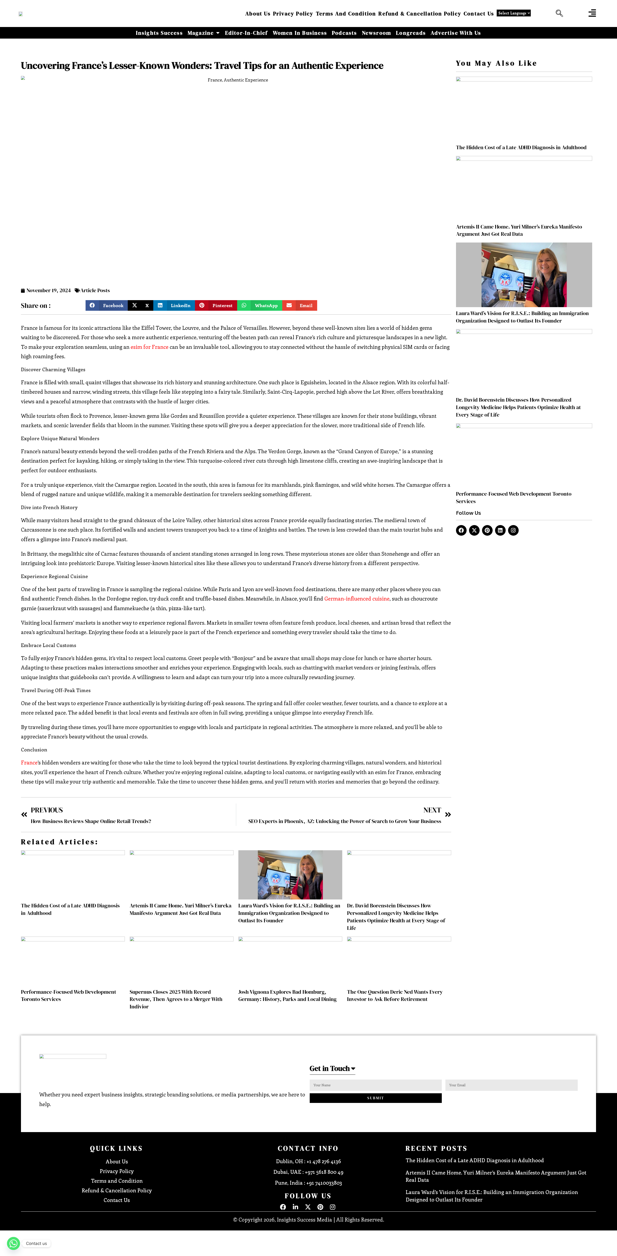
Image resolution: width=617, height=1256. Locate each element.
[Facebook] (461, 530)
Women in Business (300, 32)
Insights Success (159, 32)
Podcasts (344, 32)
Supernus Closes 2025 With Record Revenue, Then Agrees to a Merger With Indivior (176, 999)
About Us (258, 13)
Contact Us (479, 13)
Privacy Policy (293, 13)
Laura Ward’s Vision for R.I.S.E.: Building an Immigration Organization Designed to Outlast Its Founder (289, 913)
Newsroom (376, 32)
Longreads (411, 32)
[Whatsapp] (13, 1243)
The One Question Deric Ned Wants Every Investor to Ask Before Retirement (395, 995)
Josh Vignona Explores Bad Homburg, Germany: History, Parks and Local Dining (287, 995)
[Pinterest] (487, 530)
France (29, 762)
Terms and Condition (346, 13)
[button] (558, 13)
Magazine (201, 32)
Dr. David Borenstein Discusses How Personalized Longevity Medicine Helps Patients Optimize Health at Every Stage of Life (396, 916)
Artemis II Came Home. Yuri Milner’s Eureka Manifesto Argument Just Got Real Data (180, 909)
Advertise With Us (456, 32)
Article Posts (95, 290)
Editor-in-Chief (246, 32)
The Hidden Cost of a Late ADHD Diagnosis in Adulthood (521, 147)
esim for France (149, 346)
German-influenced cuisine (356, 598)
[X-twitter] (474, 530)
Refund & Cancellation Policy (419, 13)
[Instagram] (513, 530)
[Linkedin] (500, 530)
